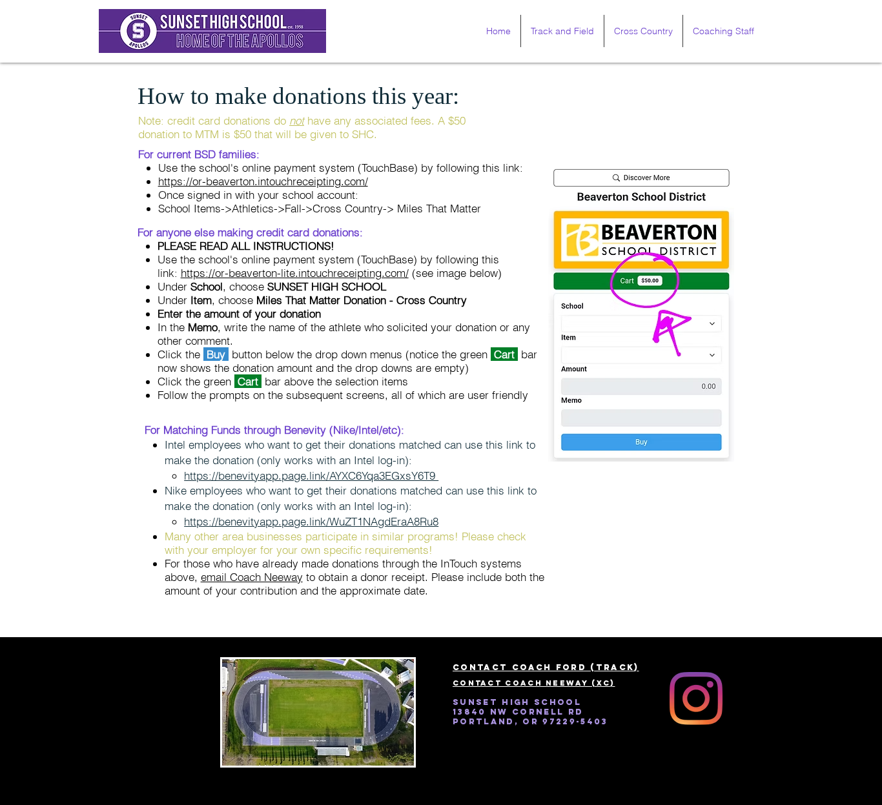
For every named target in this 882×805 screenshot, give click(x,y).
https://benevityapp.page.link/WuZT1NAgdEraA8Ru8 (311, 521)
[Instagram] (696, 698)
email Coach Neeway (252, 577)
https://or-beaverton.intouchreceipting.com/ (263, 181)
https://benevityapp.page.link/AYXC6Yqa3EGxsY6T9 (311, 475)
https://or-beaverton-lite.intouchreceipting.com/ (295, 273)
